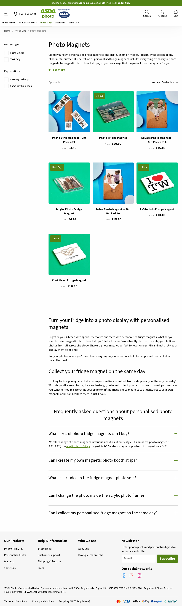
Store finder (45, 549)
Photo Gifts (21, 31)
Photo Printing (13, 549)
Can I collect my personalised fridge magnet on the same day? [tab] (103, 513)
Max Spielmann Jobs (90, 555)
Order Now (123, 3)
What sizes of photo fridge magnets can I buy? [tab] (89, 434)
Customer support (49, 555)
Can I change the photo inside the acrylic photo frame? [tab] (96, 495)
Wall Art (9, 561)
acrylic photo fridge (78, 446)
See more (59, 69)
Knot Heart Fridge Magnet (69, 280)
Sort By (156, 82)
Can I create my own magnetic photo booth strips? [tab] (93, 460)
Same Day (10, 568)
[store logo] (55, 14)
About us (83, 549)
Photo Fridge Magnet (113, 138)
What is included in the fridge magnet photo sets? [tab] (92, 478)
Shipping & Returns (49, 561)
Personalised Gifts (15, 555)
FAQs (41, 568)
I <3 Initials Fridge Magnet (157, 209)
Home (7, 31)
